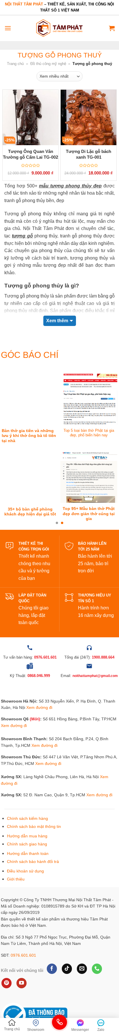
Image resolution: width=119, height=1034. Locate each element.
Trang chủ (15, 64)
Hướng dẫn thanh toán (28, 853)
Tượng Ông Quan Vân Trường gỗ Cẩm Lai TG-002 (30, 154)
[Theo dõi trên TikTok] (67, 969)
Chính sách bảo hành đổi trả (33, 861)
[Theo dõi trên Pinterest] (6, 983)
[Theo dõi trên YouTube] (21, 983)
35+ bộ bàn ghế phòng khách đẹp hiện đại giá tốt (30, 512)
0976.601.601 (23, 955)
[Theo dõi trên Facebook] (52, 969)
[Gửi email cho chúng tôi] (82, 969)
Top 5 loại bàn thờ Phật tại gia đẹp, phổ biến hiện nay (89, 433)
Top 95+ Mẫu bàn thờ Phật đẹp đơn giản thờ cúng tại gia (89, 514)
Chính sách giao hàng (27, 844)
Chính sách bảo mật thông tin (34, 826)
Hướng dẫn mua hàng (27, 836)
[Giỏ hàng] (112, 28)
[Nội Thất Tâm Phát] (59, 28)
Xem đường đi (39, 707)
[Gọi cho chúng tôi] (97, 969)
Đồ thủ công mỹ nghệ (48, 64)
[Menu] (7, 28)
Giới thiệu (16, 879)
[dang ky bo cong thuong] (34, 1015)
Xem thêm (57, 320)
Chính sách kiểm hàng (27, 818)
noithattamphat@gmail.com (95, 676)
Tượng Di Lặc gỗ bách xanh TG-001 (88, 154)
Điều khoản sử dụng (25, 871)
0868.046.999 (38, 676)
